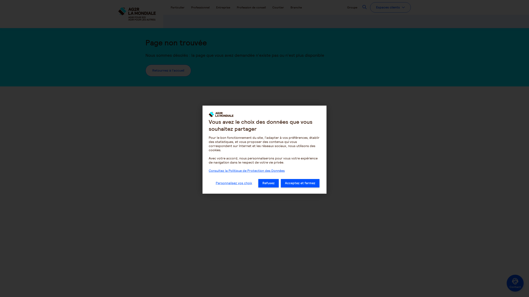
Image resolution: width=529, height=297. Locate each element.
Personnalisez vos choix (234, 183)
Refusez (268, 183)
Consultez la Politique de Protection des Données (247, 171)
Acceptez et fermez (300, 183)
